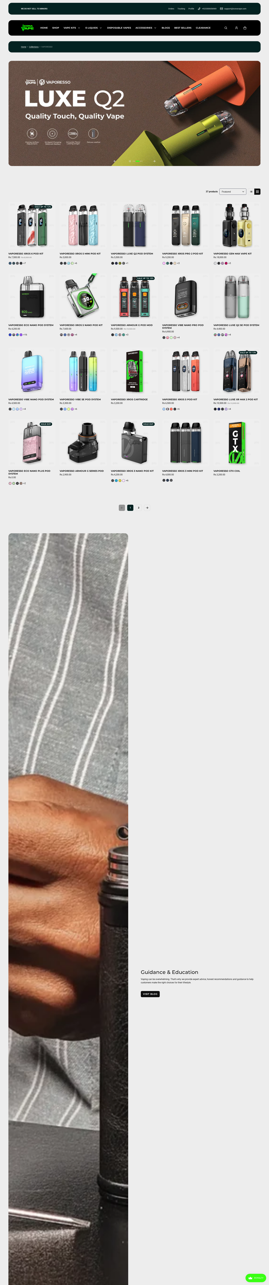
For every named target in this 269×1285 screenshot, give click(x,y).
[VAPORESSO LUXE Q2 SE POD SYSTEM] (237, 296)
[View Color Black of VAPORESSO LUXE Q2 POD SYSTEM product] (112, 263)
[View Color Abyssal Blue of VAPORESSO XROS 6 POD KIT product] (10, 263)
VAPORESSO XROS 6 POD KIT (25, 253)
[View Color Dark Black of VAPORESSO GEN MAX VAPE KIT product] (218, 263)
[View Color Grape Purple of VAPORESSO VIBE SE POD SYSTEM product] (72, 409)
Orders (171, 9)
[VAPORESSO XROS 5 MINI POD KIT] (83, 225)
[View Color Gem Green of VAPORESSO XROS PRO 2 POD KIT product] (167, 263)
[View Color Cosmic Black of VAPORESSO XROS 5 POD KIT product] (174, 409)
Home (23, 47)
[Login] (236, 28)
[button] (226, 28)
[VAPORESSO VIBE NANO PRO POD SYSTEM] (185, 296)
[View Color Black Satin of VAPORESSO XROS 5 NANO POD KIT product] (61, 334)
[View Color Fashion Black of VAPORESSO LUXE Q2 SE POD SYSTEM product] (222, 334)
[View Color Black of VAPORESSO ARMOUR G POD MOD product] (112, 334)
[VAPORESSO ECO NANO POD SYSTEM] (31, 296)
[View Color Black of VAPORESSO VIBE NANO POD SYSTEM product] (10, 409)
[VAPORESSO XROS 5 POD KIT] (185, 371)
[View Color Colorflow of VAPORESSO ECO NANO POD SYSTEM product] (17, 334)
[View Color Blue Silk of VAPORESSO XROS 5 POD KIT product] (164, 409)
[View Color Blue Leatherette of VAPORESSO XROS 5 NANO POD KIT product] (65, 334)
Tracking (181, 9)
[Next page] (147, 508)
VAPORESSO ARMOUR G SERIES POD (82, 471)
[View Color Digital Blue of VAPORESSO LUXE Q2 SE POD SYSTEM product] (218, 334)
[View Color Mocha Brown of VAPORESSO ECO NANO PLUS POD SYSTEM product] (21, 483)
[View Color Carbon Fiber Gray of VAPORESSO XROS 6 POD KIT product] (17, 263)
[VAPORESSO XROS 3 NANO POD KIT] (134, 442)
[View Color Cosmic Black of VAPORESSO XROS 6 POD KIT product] (21, 263)
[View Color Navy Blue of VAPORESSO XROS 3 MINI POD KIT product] (167, 480)
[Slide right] (154, 161)
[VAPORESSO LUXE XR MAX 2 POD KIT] (237, 371)
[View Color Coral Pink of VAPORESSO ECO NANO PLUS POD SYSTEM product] (10, 483)
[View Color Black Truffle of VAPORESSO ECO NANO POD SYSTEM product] (13, 334)
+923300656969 (209, 9)
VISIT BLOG (150, 994)
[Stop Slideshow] (130, 161)
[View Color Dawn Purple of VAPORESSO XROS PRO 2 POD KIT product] (164, 263)
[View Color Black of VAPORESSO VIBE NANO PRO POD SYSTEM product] (164, 337)
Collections (34, 47)
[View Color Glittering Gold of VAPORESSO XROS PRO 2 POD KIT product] (174, 263)
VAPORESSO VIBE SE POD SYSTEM (80, 399)
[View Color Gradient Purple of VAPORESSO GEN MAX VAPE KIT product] (222, 263)
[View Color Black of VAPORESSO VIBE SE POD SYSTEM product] (61, 409)
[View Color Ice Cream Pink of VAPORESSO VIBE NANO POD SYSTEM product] (21, 409)
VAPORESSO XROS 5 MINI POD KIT (80, 253)
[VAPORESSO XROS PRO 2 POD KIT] (185, 225)
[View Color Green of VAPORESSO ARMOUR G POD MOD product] (123, 334)
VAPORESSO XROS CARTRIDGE (129, 399)
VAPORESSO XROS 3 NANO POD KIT (132, 471)
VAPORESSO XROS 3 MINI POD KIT (182, 471)
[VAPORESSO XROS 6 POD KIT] (31, 225)
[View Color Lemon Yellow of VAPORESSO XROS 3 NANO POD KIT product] (120, 480)
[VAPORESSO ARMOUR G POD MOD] (134, 296)
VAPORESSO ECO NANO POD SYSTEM (30, 325)
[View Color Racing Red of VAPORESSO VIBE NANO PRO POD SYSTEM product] (174, 337)
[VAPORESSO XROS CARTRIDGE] (134, 371)
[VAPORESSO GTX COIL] (237, 442)
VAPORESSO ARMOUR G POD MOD (132, 325)
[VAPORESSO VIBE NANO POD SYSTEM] (31, 371)
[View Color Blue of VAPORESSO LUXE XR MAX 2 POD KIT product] (218, 409)
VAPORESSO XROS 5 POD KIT (179, 399)
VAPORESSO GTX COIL (227, 471)
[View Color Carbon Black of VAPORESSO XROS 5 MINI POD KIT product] (65, 263)
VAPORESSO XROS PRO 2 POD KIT (182, 253)
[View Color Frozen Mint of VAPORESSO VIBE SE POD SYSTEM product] (68, 409)
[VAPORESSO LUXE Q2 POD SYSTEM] (134, 225)
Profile (191, 9)
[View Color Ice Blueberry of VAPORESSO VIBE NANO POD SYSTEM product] (17, 409)
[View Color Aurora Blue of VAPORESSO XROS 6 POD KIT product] (13, 263)
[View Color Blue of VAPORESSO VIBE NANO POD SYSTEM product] (13, 409)
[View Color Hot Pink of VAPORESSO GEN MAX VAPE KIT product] (226, 263)
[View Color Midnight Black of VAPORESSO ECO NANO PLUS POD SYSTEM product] (17, 483)
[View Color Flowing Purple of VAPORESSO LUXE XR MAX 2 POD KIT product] (226, 409)
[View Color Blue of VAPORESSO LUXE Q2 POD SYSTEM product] (116, 263)
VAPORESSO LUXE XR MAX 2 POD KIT (236, 399)
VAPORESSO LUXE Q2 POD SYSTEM (132, 253)
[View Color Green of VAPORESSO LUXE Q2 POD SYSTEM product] (120, 263)
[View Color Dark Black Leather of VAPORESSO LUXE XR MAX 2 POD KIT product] (222, 409)
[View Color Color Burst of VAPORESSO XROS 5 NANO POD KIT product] (68, 334)
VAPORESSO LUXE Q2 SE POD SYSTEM (236, 325)
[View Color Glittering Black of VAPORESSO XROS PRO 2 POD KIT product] (171, 263)
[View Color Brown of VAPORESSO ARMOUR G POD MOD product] (120, 334)
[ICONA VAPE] (27, 27)
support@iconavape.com (235, 9)
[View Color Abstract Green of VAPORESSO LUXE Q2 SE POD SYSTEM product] (215, 334)
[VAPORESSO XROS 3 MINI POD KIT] (185, 442)
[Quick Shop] (44, 243)
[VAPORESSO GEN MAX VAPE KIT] (237, 225)
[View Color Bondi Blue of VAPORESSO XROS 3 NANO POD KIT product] (116, 480)
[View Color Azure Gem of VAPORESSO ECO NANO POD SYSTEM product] (10, 334)
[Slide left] (115, 161)
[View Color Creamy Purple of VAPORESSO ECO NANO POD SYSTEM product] (21, 334)
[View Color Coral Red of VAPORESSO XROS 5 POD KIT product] (171, 409)
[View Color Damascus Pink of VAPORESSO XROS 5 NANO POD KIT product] (72, 334)
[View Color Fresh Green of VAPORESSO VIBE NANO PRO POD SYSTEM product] (171, 337)
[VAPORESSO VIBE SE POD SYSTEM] (83, 371)
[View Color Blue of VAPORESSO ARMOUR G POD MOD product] (116, 334)
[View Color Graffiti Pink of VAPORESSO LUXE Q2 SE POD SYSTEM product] (226, 334)
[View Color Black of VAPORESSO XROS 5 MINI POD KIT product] (61, 263)
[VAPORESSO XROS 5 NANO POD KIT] (83, 296)
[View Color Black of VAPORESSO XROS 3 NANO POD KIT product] (112, 480)
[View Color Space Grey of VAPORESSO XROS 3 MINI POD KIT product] (171, 480)
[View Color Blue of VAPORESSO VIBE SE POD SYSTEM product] (65, 409)
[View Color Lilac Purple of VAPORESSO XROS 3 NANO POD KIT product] (123, 480)
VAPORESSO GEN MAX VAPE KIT (233, 253)
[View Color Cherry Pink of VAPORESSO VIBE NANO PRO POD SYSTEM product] (167, 337)
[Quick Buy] (49, 243)
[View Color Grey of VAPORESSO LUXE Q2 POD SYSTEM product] (123, 263)
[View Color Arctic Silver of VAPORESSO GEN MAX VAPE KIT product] (215, 263)
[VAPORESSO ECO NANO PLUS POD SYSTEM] (31, 442)
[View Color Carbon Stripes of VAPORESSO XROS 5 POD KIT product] (167, 409)
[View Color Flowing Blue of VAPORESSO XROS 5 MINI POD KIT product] (68, 263)
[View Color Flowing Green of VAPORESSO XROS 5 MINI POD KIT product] (72, 263)
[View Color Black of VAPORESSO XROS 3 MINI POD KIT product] (164, 480)
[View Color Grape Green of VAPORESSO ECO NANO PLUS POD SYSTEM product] (13, 483)
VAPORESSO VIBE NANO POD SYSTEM (31, 399)
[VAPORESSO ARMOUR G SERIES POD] (83, 442)
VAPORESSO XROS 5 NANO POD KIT (81, 325)
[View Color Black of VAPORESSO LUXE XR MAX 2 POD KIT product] (215, 409)
